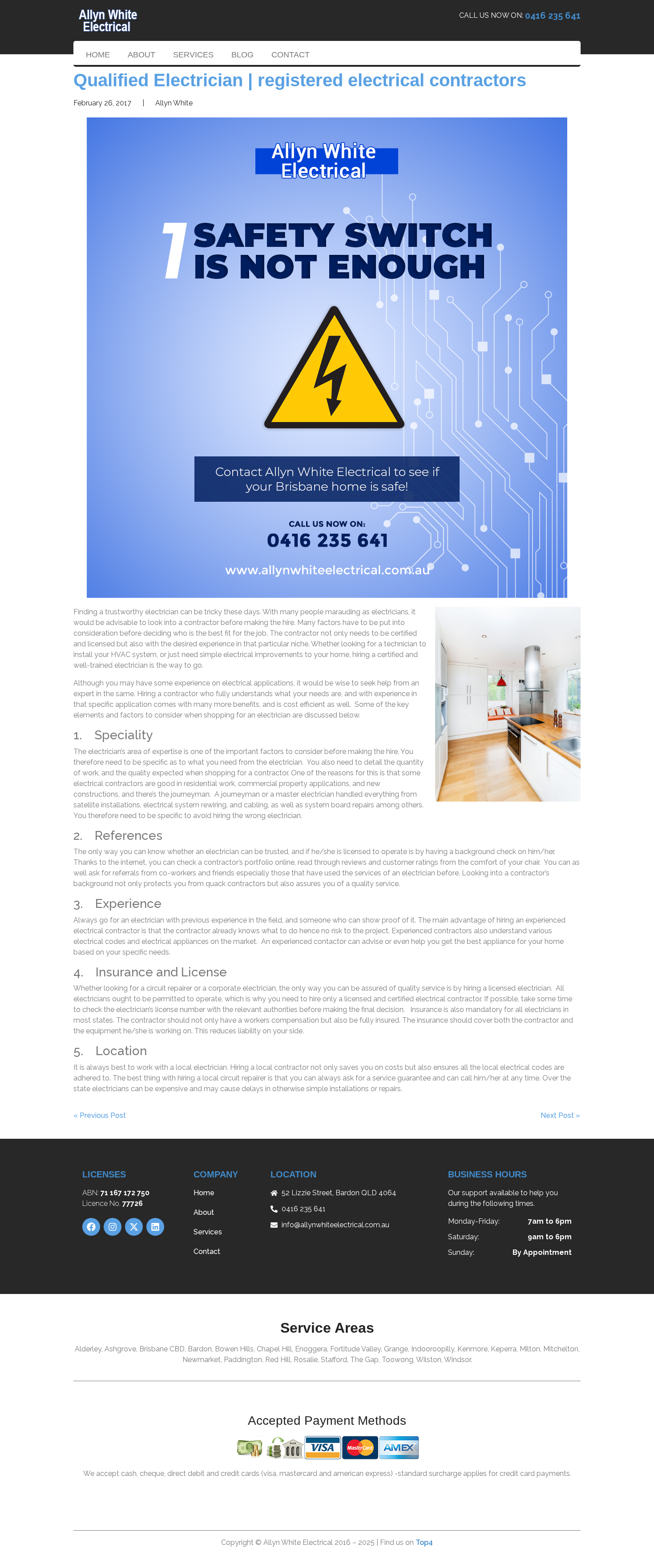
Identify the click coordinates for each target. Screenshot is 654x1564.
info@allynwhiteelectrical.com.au (335, 1225)
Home (98, 54)
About (141, 54)
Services (193, 54)
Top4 (424, 1542)
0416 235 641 (553, 15)
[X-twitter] (134, 1227)
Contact (290, 54)
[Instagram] (112, 1227)
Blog (242, 54)
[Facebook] (91, 1227)
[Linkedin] (155, 1227)
